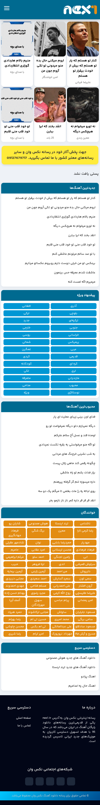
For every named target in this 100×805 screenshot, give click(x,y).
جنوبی (74, 327)
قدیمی (73, 356)
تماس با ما (24, 725)
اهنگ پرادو (88, 676)
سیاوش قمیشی (85, 564)
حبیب (14, 564)
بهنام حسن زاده (14, 593)
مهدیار (85, 542)
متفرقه (26, 378)
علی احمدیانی (61, 586)
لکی (26, 371)
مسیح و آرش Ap (85, 633)
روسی (26, 335)
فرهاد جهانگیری (14, 533)
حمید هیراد (15, 612)
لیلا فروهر (38, 564)
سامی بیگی (85, 619)
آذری (73, 306)
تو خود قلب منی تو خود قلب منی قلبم (71, 244)
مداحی (26, 385)
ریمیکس (73, 342)
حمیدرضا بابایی (61, 542)
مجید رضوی (38, 593)
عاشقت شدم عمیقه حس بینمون (74, 272)
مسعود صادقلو (85, 626)
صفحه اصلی (23, 718)
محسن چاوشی (15, 626)
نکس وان (37, 796)
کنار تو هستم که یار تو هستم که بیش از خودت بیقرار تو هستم (55, 198)
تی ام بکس (38, 626)
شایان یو (14, 523)
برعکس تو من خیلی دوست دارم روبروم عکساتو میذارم (60, 263)
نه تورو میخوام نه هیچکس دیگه (74, 226)
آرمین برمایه (14, 571)
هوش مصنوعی (38, 523)
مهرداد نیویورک (62, 633)
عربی (73, 349)
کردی (26, 356)
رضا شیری (14, 633)
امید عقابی (38, 550)
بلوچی (73, 313)
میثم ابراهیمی (15, 557)
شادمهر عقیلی (15, 542)
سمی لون (85, 578)
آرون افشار (85, 586)
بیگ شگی (38, 530)
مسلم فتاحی (38, 586)
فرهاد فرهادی (85, 550)
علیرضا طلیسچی (85, 593)
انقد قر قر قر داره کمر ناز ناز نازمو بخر (72, 500)
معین (61, 530)
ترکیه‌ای (73, 320)
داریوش (85, 571)
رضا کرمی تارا (85, 530)
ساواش (62, 612)
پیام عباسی (61, 600)
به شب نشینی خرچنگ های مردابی (73, 454)
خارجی (26, 327)
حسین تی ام (38, 619)
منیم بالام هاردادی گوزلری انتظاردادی (71, 216)
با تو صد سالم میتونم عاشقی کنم (73, 254)
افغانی (26, 306)
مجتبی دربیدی (15, 578)
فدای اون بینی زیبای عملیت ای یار (74, 416)
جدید (26, 320)
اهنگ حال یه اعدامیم (81, 686)
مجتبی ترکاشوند (38, 612)
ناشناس (85, 523)
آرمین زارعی (38, 571)
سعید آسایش (61, 578)
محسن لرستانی (61, 550)
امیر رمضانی (85, 600)
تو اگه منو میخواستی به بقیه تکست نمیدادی (67, 444)
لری (73, 371)
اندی (62, 564)
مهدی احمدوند (15, 586)
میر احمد (62, 571)
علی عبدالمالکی (62, 626)
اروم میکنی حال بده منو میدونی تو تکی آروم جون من (61, 207)
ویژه (26, 392)
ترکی (26, 313)
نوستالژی (74, 392)
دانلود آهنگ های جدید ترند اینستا (73, 667)
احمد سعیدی (38, 578)
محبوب (73, 385)
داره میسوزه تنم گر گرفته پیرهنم (74, 482)
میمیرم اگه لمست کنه (81, 282)
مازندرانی (73, 378)
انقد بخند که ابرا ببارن (81, 235)
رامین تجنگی (62, 557)
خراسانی (73, 335)
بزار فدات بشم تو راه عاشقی (77, 472)
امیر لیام (38, 633)
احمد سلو (38, 557)
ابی (85, 557)
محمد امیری (61, 619)
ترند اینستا (61, 523)
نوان (38, 542)
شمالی (26, 342)
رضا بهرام (15, 619)
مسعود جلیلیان (85, 612)
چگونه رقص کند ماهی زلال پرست (74, 463)
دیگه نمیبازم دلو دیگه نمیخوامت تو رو (70, 426)
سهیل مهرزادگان (38, 602)
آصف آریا (14, 600)
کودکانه (26, 363)
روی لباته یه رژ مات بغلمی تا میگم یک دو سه (66, 491)
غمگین (26, 349)
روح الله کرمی (61, 593)
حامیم (15, 550)
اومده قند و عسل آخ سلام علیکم (74, 435)
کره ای (73, 363)
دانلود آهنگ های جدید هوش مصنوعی (70, 658)
